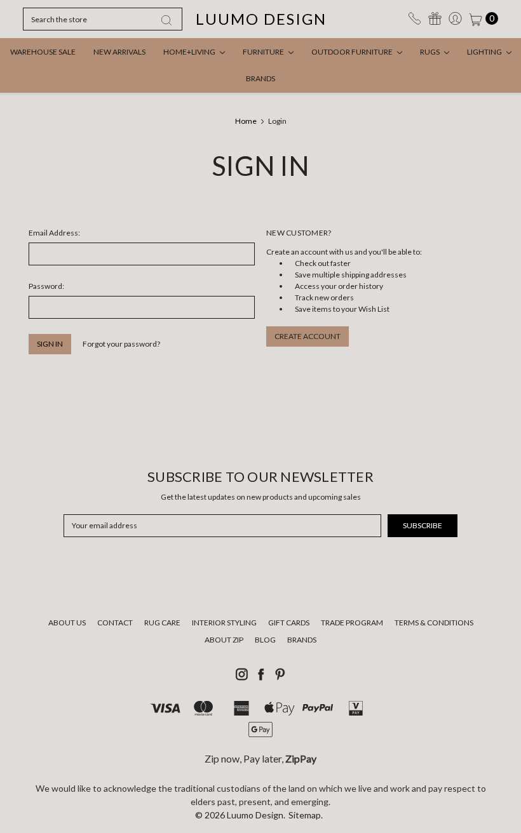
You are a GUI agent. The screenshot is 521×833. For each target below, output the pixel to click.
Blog (265, 639)
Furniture (264, 52)
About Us (67, 622)
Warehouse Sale (43, 52)
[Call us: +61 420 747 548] (414, 18)
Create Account (307, 336)
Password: (46, 286)
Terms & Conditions (434, 622)
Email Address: (54, 232)
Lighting (485, 52)
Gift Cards (288, 622)
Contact (115, 622)
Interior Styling (224, 622)
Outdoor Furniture (352, 52)
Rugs (430, 52)
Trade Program (352, 622)
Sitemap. (305, 815)
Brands (260, 78)
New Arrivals (119, 52)
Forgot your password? (121, 344)
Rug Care (162, 622)
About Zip (224, 639)
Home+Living (190, 52)
